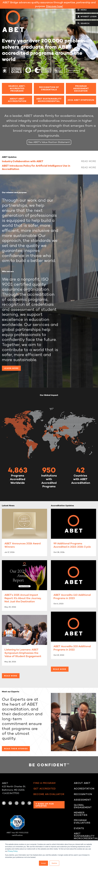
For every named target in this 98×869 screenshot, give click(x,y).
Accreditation (84, 788)
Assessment (82, 800)
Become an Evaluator (48, 794)
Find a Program (44, 783)
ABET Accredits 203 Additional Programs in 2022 (72, 648)
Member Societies (80, 813)
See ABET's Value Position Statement (49, 142)
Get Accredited (44, 788)
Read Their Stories (16, 748)
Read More (88, 161)
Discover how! (54, 6)
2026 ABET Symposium (81, 100)
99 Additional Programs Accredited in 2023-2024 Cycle (72, 545)
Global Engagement (83, 806)
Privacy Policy (12, 851)
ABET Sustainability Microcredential (49, 99)
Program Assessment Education (81, 88)
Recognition (83, 794)
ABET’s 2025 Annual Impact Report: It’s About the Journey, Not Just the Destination (22, 598)
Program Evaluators (82, 821)
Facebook (4, 803)
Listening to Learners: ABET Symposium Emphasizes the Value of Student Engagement (22, 653)
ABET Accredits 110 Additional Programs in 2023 (72, 596)
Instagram (17, 803)
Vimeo (29, 803)
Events (79, 828)
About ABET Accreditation (17, 99)
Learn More (73, 70)
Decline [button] (54, 863)
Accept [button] (43, 863)
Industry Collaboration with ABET (22, 161)
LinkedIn (10, 803)
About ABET (82, 783)
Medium (23, 803)
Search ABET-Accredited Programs (17, 88)
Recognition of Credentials (49, 88)
